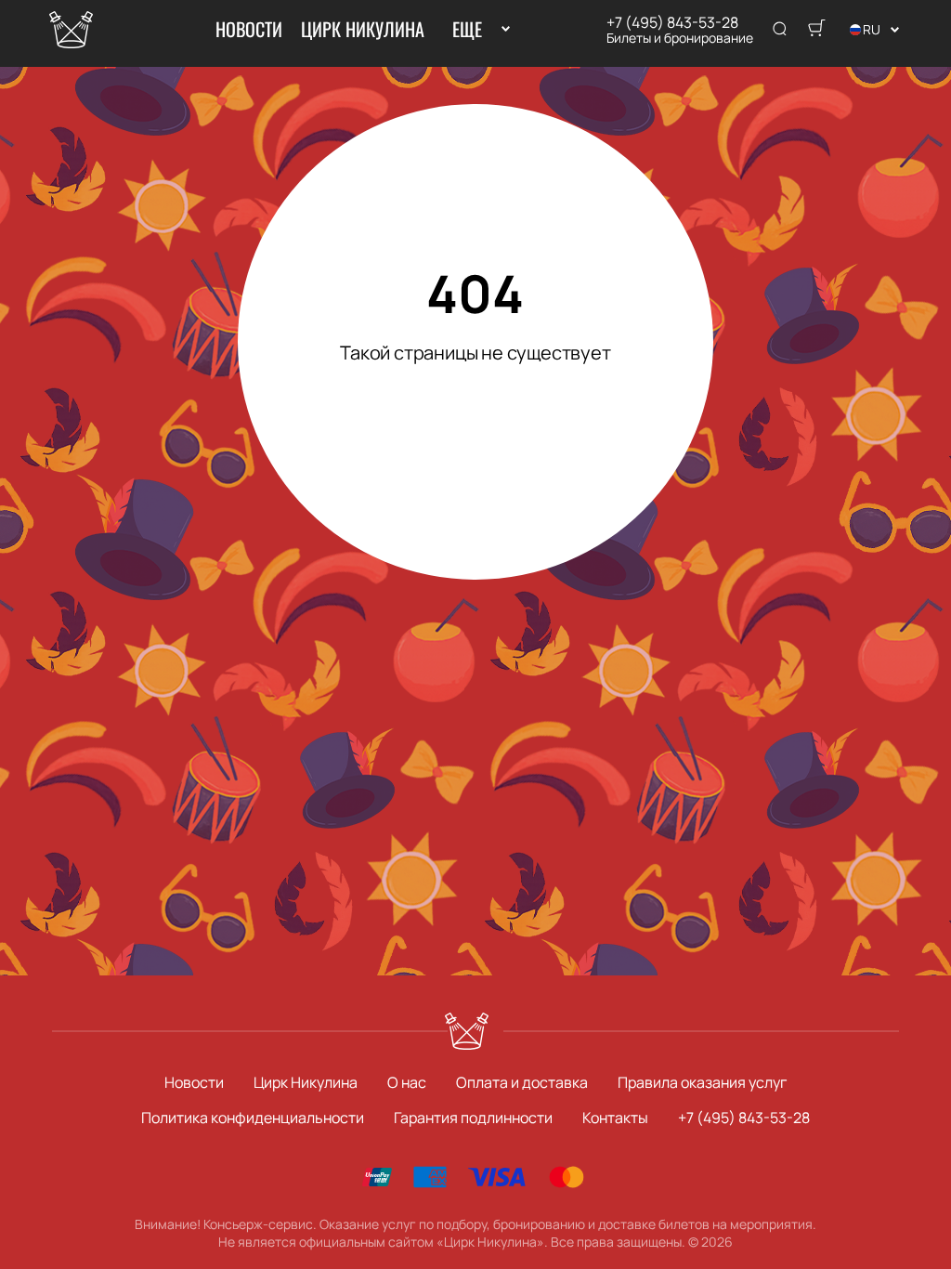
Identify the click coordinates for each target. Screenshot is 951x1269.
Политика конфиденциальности (252, 1117)
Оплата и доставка (522, 1082)
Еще (466, 29)
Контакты (615, 1117)
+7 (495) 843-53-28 (672, 22)
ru (871, 29)
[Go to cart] (816, 29)
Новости (248, 29)
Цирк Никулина (362, 29)
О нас (406, 1082)
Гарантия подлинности (473, 1117)
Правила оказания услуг (702, 1082)
